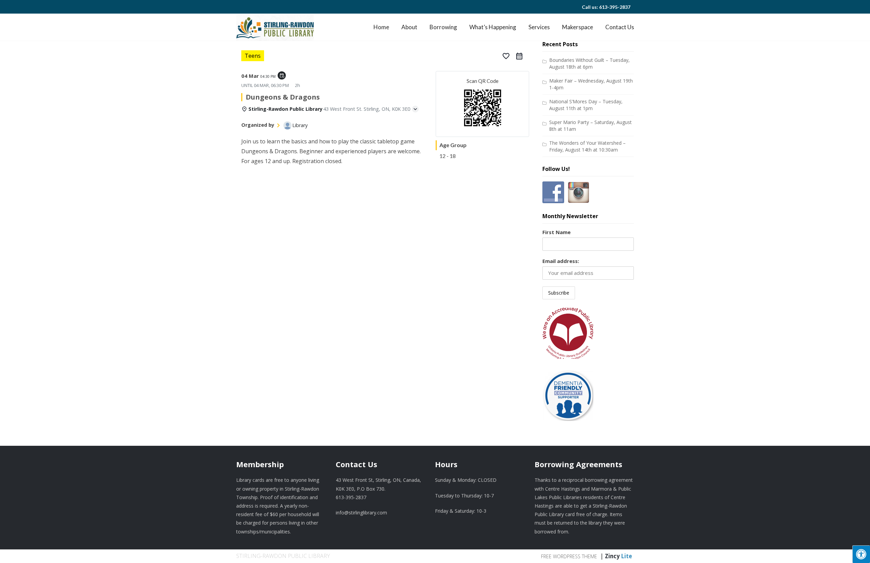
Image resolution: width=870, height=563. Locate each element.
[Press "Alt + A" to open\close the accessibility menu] (861, 554)
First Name (556, 232)
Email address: (560, 261)
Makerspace (577, 27)
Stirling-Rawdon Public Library (283, 556)
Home (381, 27)
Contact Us (619, 27)
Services (539, 27)
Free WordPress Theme (569, 556)
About (409, 27)
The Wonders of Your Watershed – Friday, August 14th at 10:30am (587, 146)
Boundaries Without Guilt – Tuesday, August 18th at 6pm (589, 63)
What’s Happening (492, 27)
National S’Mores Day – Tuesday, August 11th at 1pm (586, 104)
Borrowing (443, 27)
